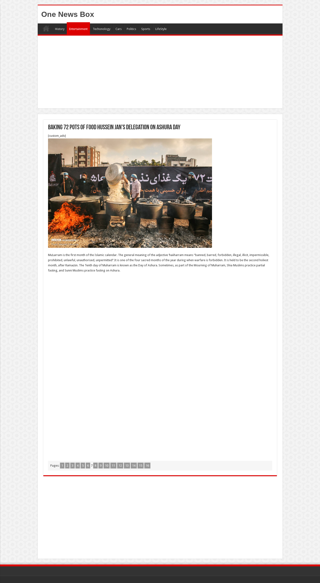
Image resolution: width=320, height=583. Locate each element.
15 (140, 465)
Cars (118, 29)
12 (120, 465)
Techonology (101, 29)
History (59, 29)
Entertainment (78, 29)
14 (133, 465)
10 (106, 465)
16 (147, 465)
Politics (131, 29)
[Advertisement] (160, 73)
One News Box (67, 14)
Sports (145, 29)
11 (113, 465)
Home (46, 28)
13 (127, 465)
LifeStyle (161, 29)
